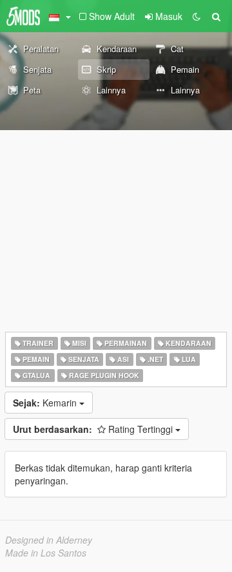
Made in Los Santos (45, 552)
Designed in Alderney (48, 539)
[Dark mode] (197, 16)
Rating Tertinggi (94, 429)
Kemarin (46, 402)
